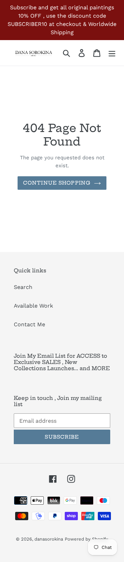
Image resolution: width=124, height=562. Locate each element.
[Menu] (112, 53)
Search (23, 287)
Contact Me (29, 324)
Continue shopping (57, 183)
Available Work (33, 305)
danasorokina (48, 539)
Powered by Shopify (86, 539)
